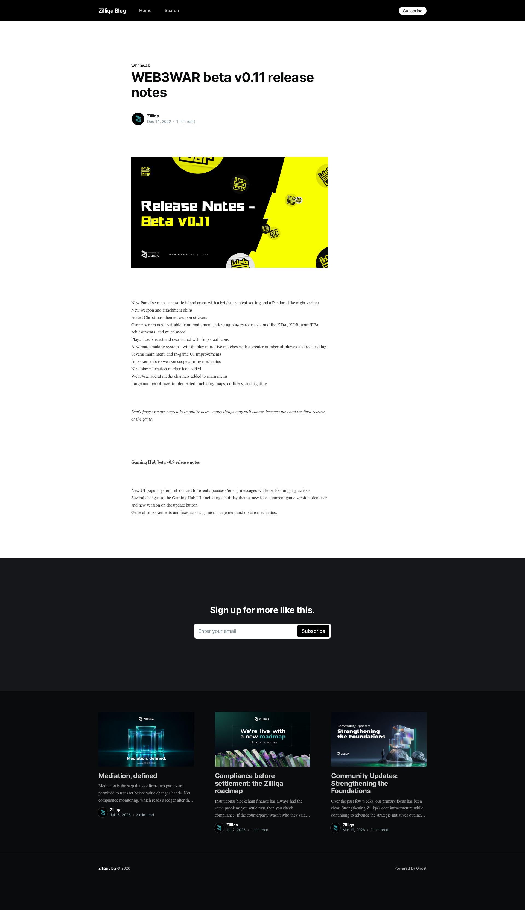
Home (145, 10)
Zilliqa (153, 116)
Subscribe (412, 10)
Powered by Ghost (411, 868)
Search (172, 10)
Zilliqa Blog (112, 10)
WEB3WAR (140, 66)
